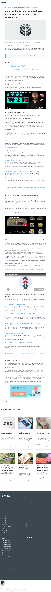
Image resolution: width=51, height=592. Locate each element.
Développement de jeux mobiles (8, 520)
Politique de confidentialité (35, 577)
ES (31, 537)
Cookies (42, 577)
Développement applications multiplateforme (11, 518)
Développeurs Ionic (6, 558)
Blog (26, 524)
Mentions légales (19, 577)
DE (28, 537)
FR (26, 537)
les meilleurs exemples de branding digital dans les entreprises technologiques (26, 353)
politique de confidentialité (16, 589)
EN (30, 537)
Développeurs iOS (5, 562)
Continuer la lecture (5, 446)
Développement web (6, 522)
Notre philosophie (29, 501)
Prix (26, 526)
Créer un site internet (30, 518)
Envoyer (24, 589)
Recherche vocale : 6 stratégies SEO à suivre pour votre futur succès (43, 434)
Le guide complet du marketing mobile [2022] (24, 468)
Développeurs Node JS (6, 548)
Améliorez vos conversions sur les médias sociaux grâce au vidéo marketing (7, 469)
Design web (4, 524)
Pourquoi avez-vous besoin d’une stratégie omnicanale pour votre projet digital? (43, 469)
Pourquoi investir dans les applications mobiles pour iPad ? (25, 434)
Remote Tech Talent (6, 530)
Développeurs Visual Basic (7, 556)
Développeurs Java (6, 542)
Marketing (10, 7)
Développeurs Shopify (6, 569)
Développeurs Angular (6, 540)
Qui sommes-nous (29, 499)
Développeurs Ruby (6, 554)
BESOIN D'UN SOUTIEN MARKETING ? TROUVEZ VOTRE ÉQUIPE (20, 55)
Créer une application (30, 516)
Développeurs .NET (6, 550)
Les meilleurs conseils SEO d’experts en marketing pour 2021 (7, 434)
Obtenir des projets (6, 532)
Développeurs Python (6, 552)
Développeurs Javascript (7, 544)
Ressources (28, 522)
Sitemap (27, 505)
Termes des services (26, 577)
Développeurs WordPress (7, 564)
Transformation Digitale (6, 526)
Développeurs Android (6, 560)
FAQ (26, 520)
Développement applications (8, 516)
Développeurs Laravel (6, 546)
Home (6, 7)
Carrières (27, 503)
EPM (3, 528)
